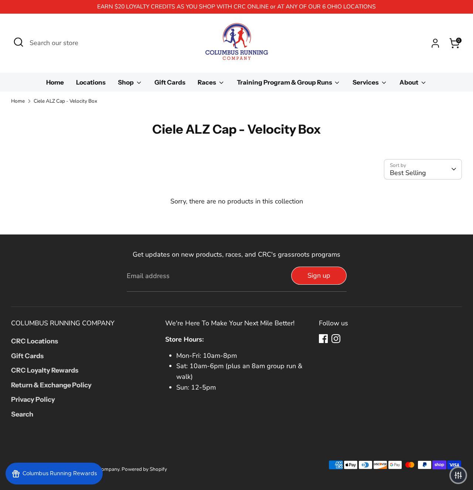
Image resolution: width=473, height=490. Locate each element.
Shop (126, 82)
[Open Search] (18, 42)
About (409, 82)
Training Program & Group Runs (285, 82)
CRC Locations (34, 341)
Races (207, 82)
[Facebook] (323, 338)
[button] (458, 475)
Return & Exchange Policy (51, 385)
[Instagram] (335, 338)
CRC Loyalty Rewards (44, 370)
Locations (91, 82)
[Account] (435, 43)
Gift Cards (170, 82)
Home (55, 82)
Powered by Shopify (144, 469)
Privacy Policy (33, 399)
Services (366, 82)
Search (22, 414)
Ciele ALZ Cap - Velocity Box (65, 100)
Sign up (318, 275)
